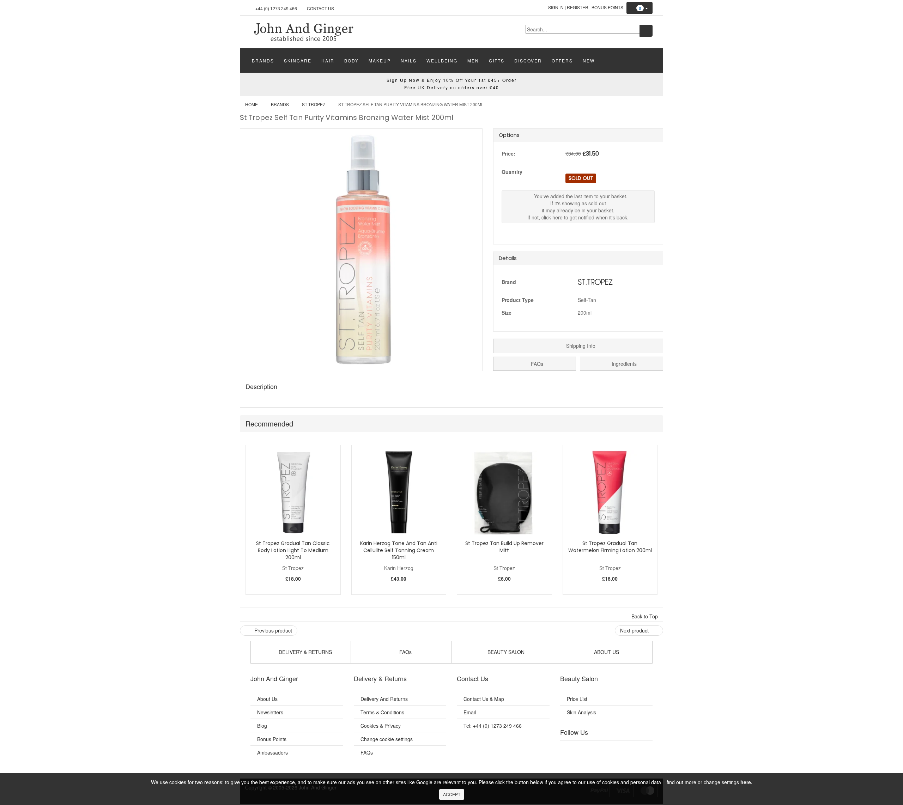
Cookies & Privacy (380, 725)
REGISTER (577, 7)
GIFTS (496, 60)
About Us (267, 698)
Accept (451, 794)
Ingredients (623, 363)
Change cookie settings (386, 739)
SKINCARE (297, 60)
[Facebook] (570, 749)
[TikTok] (642, 749)
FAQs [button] (405, 651)
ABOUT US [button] (606, 651)
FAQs (536, 363)
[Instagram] (613, 749)
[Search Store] (646, 31)
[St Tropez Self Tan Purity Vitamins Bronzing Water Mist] (303, 31)
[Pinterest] (628, 749)
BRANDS (263, 60)
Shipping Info (580, 345)
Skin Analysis (581, 712)
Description (261, 386)
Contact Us (320, 8)
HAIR (327, 60)
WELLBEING (441, 60)
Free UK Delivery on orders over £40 (451, 87)
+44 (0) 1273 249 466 (276, 8)
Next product (635, 630)
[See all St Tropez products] (595, 281)
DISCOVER (528, 60)
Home (251, 104)
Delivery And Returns (384, 698)
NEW (589, 60)
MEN (473, 60)
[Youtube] (585, 749)
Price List (577, 698)
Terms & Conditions (382, 712)
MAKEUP (380, 60)
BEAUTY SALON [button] (505, 651)
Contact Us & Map (483, 698)
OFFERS (562, 60)
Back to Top (645, 616)
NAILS (409, 60)
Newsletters (270, 712)
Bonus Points (607, 7)
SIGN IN (556, 7)
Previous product (272, 630)
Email (469, 712)
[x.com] (599, 749)
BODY (351, 60)
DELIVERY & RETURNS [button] (304, 651)
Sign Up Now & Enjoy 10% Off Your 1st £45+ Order (452, 80)
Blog (262, 725)
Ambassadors (272, 752)
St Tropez (313, 104)
